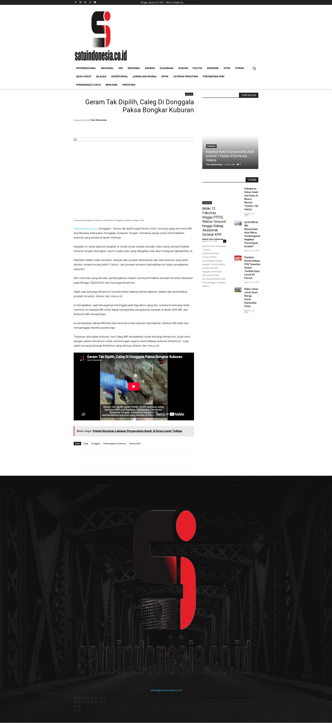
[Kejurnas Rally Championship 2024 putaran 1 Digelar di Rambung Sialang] (230, 135)
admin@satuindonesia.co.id (166, 690)
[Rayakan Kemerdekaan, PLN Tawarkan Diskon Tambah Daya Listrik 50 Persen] (238, 258)
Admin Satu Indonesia (212, 239)
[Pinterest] (115, 129)
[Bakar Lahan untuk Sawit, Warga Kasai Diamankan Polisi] (238, 289)
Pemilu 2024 (134, 443)
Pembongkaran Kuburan (114, 443)
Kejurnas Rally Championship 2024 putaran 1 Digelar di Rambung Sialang (230, 156)
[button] (254, 68)
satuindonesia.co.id (85, 228)
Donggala (95, 443)
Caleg (85, 443)
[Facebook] (76, 2)
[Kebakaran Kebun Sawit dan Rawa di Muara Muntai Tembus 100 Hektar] (238, 189)
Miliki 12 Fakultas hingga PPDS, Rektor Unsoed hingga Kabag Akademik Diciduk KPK (214, 221)
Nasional (207, 202)
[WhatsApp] (90, 2)
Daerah (189, 94)
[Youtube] (95, 2)
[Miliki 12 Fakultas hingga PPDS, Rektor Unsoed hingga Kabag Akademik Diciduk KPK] (214, 195)
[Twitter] (85, 2)
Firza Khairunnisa (98, 120)
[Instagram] (80, 2)
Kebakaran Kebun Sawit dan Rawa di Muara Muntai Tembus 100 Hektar (251, 199)
